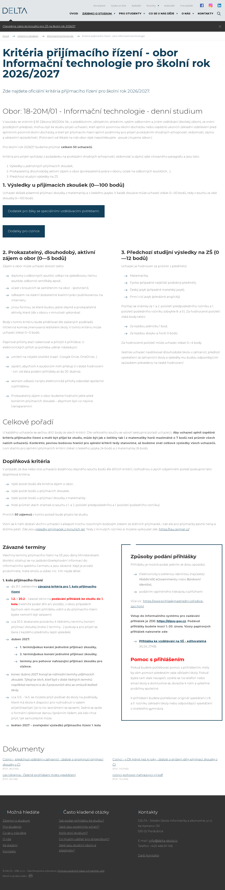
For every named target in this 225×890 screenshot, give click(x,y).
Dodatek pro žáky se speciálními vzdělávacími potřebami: (53, 211)
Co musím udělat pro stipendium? (84, 839)
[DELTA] (15, 11)
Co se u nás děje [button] (162, 13)
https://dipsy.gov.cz (171, 621)
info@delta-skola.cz (163, 840)
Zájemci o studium (16, 820)
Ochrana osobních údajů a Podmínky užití (80, 870)
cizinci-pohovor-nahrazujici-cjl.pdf (137, 775)
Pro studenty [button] (130, 13)
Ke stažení (10, 845)
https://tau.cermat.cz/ (174, 529)
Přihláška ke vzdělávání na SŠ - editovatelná (172, 641)
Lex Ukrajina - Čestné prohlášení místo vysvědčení (39, 775)
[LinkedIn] (219, 5)
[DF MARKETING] (30, 876)
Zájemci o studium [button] (97, 13)
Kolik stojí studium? (73, 833)
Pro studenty (12, 827)
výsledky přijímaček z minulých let (60, 529)
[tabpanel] (85, 26)
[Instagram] (210, 5)
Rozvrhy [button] (151, 5)
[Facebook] (202, 5)
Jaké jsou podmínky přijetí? (79, 827)
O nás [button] (186, 13)
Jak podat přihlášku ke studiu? (81, 820)
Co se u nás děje (14, 833)
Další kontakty (148, 855)
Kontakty (9, 851)
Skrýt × (220, 26)
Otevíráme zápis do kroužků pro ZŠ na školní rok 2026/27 (39, 26)
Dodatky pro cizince (24, 231)
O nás (7, 839)
